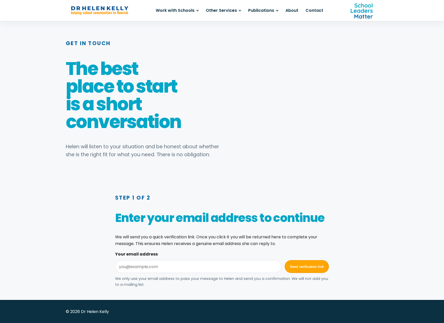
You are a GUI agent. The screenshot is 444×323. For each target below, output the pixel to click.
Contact (314, 10)
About (291, 10)
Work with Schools (175, 10)
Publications (261, 10)
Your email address (136, 254)
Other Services (221, 10)
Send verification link (307, 267)
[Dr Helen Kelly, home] (99, 10)
